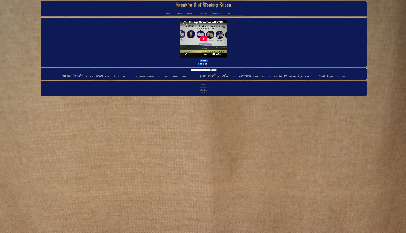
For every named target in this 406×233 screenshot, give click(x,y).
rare (275, 76)
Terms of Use (203, 92)
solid (107, 76)
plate (203, 75)
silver (283, 75)
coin (114, 76)
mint (322, 75)
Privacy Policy (203, 90)
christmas (150, 76)
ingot (300, 76)
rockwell (121, 76)
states (234, 76)
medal (66, 75)
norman (337, 76)
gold (225, 76)
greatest (142, 76)
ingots (330, 76)
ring (197, 76)
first (136, 76)
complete (130, 77)
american (314, 77)
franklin (78, 75)
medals (89, 75)
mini (343, 76)
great (307, 76)
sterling (213, 75)
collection (245, 75)
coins (269, 76)
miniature (292, 76)
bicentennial (191, 77)
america (158, 76)
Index (203, 84)
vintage (184, 76)
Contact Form (203, 87)
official (263, 76)
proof (99, 75)
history (165, 76)
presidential (175, 76)
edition (256, 76)
